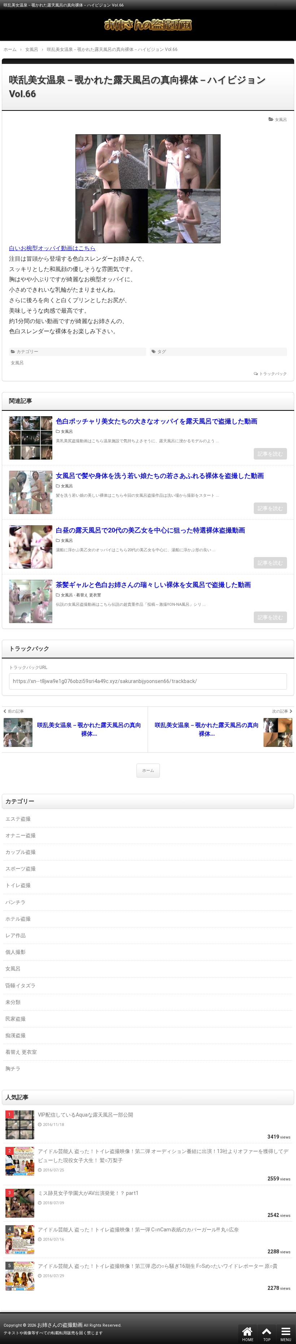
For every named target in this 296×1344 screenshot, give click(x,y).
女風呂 (281, 119)
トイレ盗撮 (18, 885)
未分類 (13, 1002)
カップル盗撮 (20, 852)
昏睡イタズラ (20, 985)
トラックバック (273, 373)
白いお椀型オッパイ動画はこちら (52, 248)
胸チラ (13, 1068)
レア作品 (15, 935)
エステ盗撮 (18, 819)
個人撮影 (15, 952)
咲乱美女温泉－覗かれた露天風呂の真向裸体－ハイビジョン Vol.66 (137, 86)
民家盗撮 (15, 1019)
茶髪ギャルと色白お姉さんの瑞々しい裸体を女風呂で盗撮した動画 (153, 584)
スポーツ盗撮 (20, 868)
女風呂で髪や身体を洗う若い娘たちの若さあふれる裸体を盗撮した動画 (160, 475)
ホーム (148, 770)
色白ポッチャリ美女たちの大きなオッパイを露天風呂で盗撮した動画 (156, 421)
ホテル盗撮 (18, 919)
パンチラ (15, 902)
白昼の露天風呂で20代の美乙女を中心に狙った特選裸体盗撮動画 (150, 530)
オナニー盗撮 (20, 835)
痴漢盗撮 (15, 1035)
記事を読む (270, 454)
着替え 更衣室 (88, 595)
